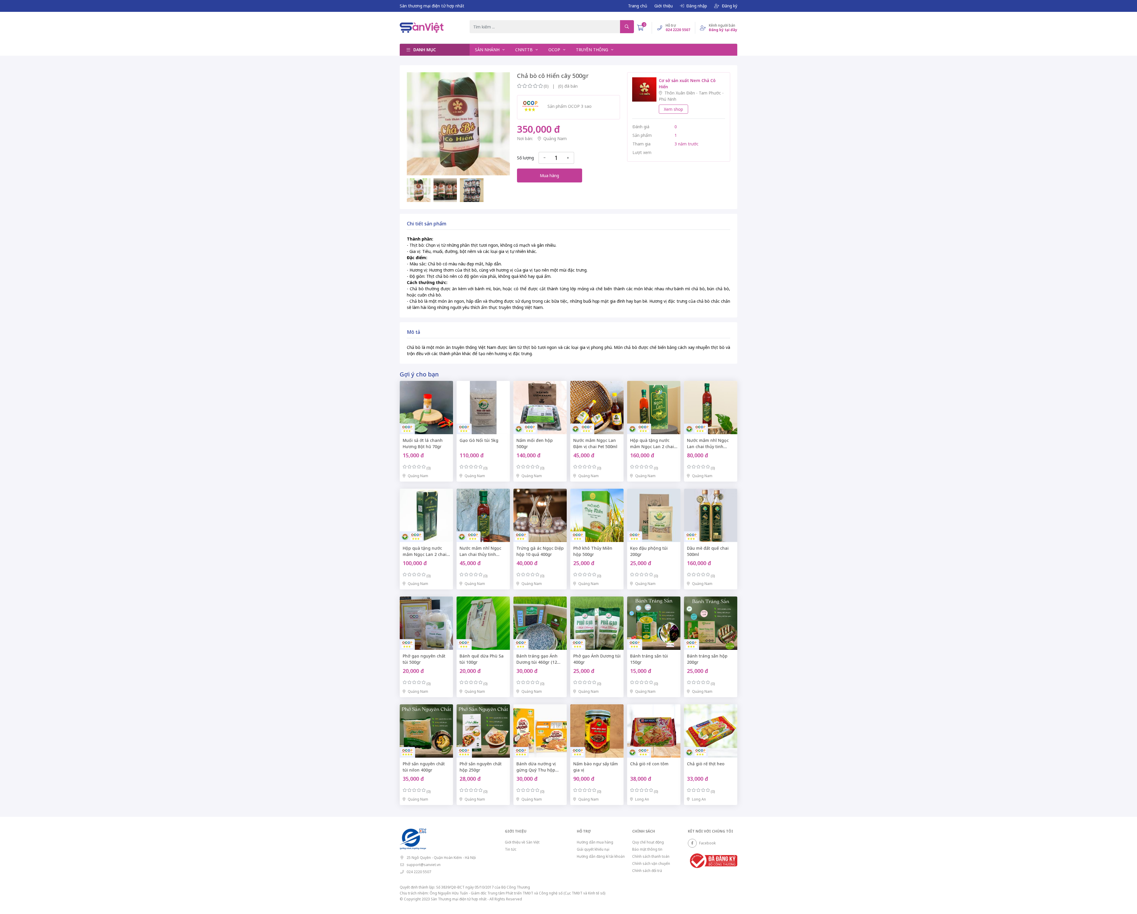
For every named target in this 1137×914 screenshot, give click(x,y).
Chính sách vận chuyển (651, 863)
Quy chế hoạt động (648, 842)
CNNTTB (524, 49)
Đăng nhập (696, 6)
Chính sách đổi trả (647, 870)
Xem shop (673, 109)
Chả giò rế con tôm (649, 764)
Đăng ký (729, 6)
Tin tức (510, 849)
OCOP (554, 49)
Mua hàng (549, 175)
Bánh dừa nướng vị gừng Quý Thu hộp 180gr (536, 770)
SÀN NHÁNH (488, 49)
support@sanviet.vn (424, 864)
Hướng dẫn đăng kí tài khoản (601, 856)
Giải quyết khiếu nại (593, 849)
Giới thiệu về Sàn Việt (522, 842)
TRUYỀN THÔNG (592, 49)
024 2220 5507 (419, 871)
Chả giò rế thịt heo (706, 764)
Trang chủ (637, 6)
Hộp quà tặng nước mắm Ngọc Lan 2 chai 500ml (652, 446)
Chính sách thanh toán (650, 856)
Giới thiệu (663, 6)
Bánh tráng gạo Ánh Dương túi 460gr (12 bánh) (537, 662)
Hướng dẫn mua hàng (595, 842)
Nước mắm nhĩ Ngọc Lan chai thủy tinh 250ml (480, 554)
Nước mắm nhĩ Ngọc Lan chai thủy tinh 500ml (708, 446)
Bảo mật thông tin (647, 849)
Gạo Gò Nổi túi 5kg (479, 440)
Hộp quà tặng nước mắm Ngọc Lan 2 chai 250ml (425, 554)
